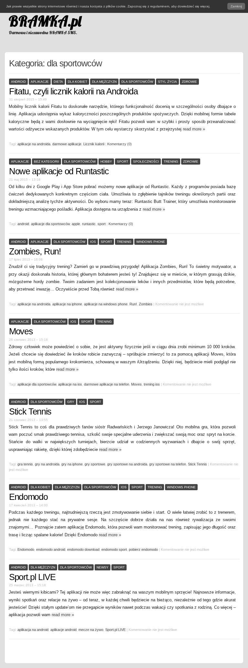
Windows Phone (150, 241)
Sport (122, 161)
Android (18, 81)
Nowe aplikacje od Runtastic (59, 171)
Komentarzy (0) (119, 144)
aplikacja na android (32, 630)
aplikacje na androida (33, 144)
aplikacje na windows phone (106, 304)
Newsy (102, 567)
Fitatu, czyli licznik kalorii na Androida (73, 91)
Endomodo (28, 497)
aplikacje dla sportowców (50, 224)
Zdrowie (189, 81)
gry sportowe (95, 464)
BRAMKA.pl (45, 21)
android (23, 224)
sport (102, 224)
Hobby (106, 161)
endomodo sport (114, 549)
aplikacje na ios (70, 384)
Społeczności (146, 161)
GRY (70, 402)
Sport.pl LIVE (32, 577)
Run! (133, 304)
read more (194, 129)
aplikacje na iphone (67, 304)
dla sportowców (137, 81)
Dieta (58, 81)
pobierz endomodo (143, 549)
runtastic (89, 224)
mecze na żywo (90, 630)
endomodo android (50, 549)
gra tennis (25, 464)
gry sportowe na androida (127, 464)
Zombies (145, 304)
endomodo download (83, 549)
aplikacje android (63, 630)
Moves (21, 331)
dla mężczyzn (104, 81)
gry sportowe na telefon (167, 464)
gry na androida (47, 464)
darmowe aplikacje (66, 144)
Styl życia (167, 81)
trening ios (152, 384)
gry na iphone (72, 464)
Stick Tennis (30, 411)
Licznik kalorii (93, 144)
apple (76, 224)
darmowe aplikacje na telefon (106, 384)
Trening (171, 161)
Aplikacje (40, 81)
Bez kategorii (46, 161)
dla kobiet (77, 81)
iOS (93, 241)
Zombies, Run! (35, 251)
